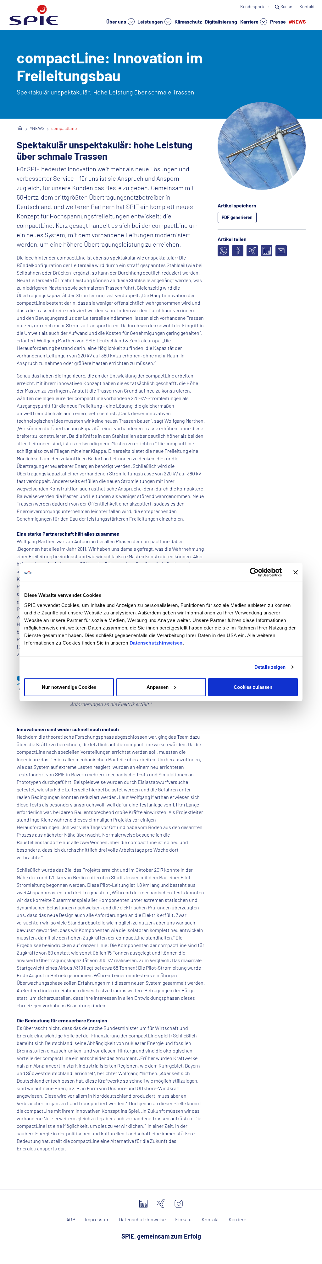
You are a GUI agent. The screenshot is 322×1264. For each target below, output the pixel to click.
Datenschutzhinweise (142, 1219)
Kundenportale (254, 6)
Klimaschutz (188, 21)
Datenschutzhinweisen (156, 642)
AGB (70, 1219)
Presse (278, 21)
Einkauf (183, 1219)
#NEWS (297, 21)
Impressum (97, 1219)
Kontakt (307, 6)
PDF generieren (237, 217)
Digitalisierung (221, 21)
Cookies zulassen (253, 686)
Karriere (249, 21)
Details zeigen (270, 667)
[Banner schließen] (295, 572)
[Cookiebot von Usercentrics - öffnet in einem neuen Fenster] (254, 572)
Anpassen (158, 686)
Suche (286, 6)
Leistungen (150, 21)
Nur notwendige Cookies (69, 686)
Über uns (116, 21)
